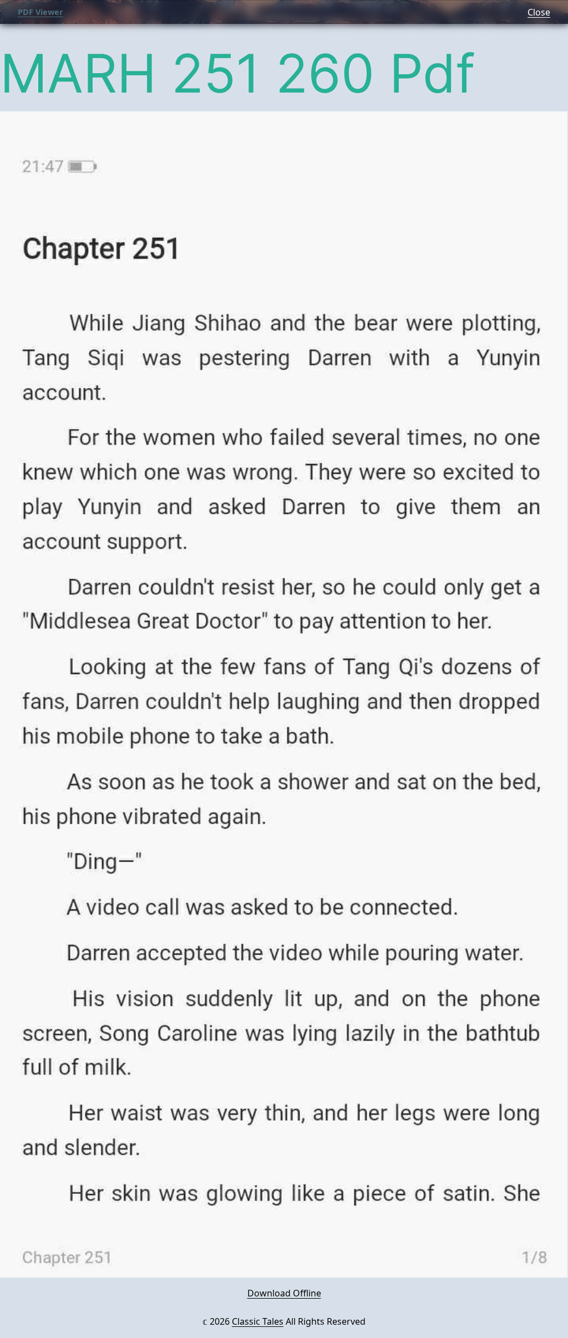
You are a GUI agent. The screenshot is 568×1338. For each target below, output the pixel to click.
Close (539, 12)
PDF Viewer (40, 12)
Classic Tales (257, 1321)
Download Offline (284, 1293)
